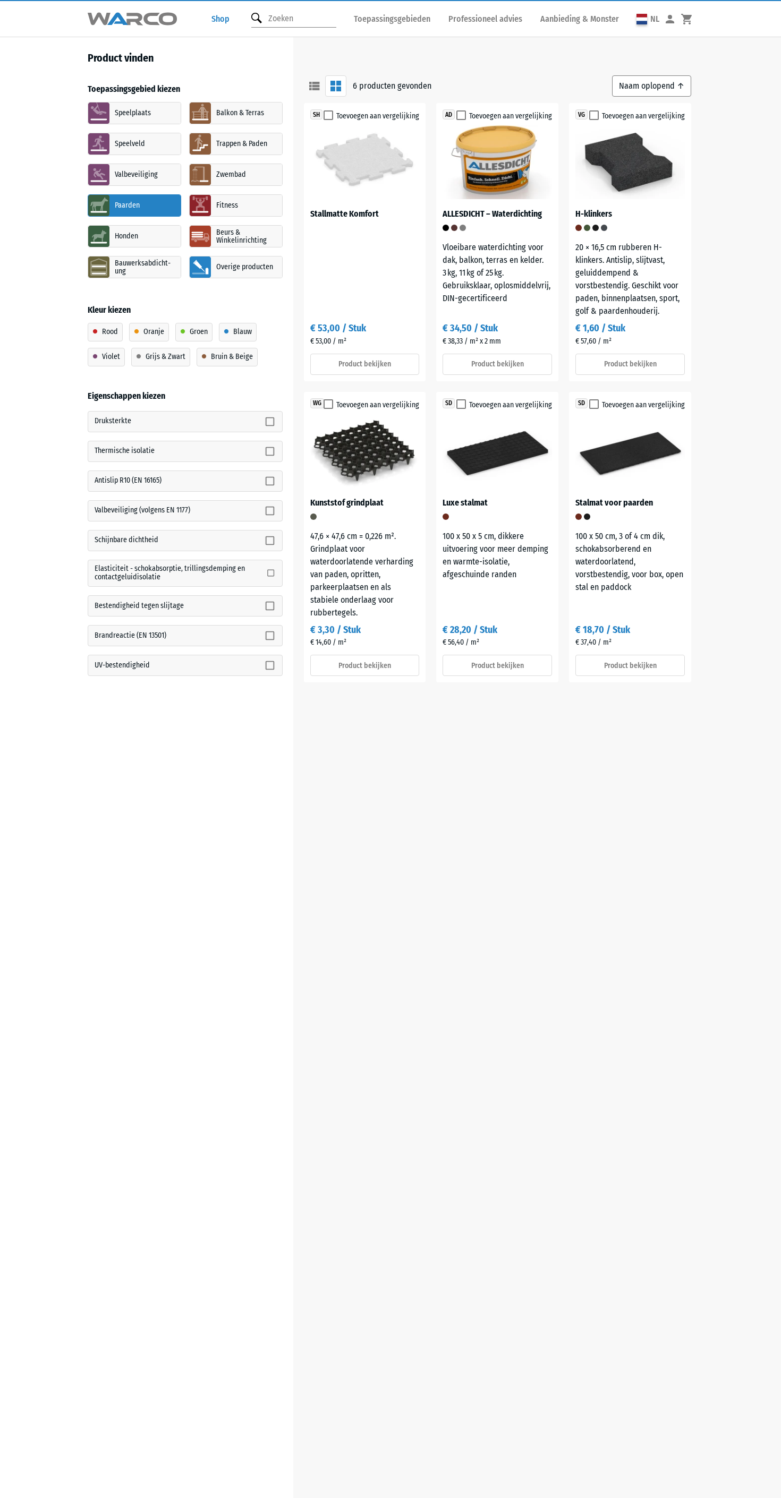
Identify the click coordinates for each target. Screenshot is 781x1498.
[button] (647, 19)
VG (581, 114)
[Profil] (670, 19)
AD (448, 114)
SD (448, 403)
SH (316, 114)
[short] (314, 86)
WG (317, 403)
